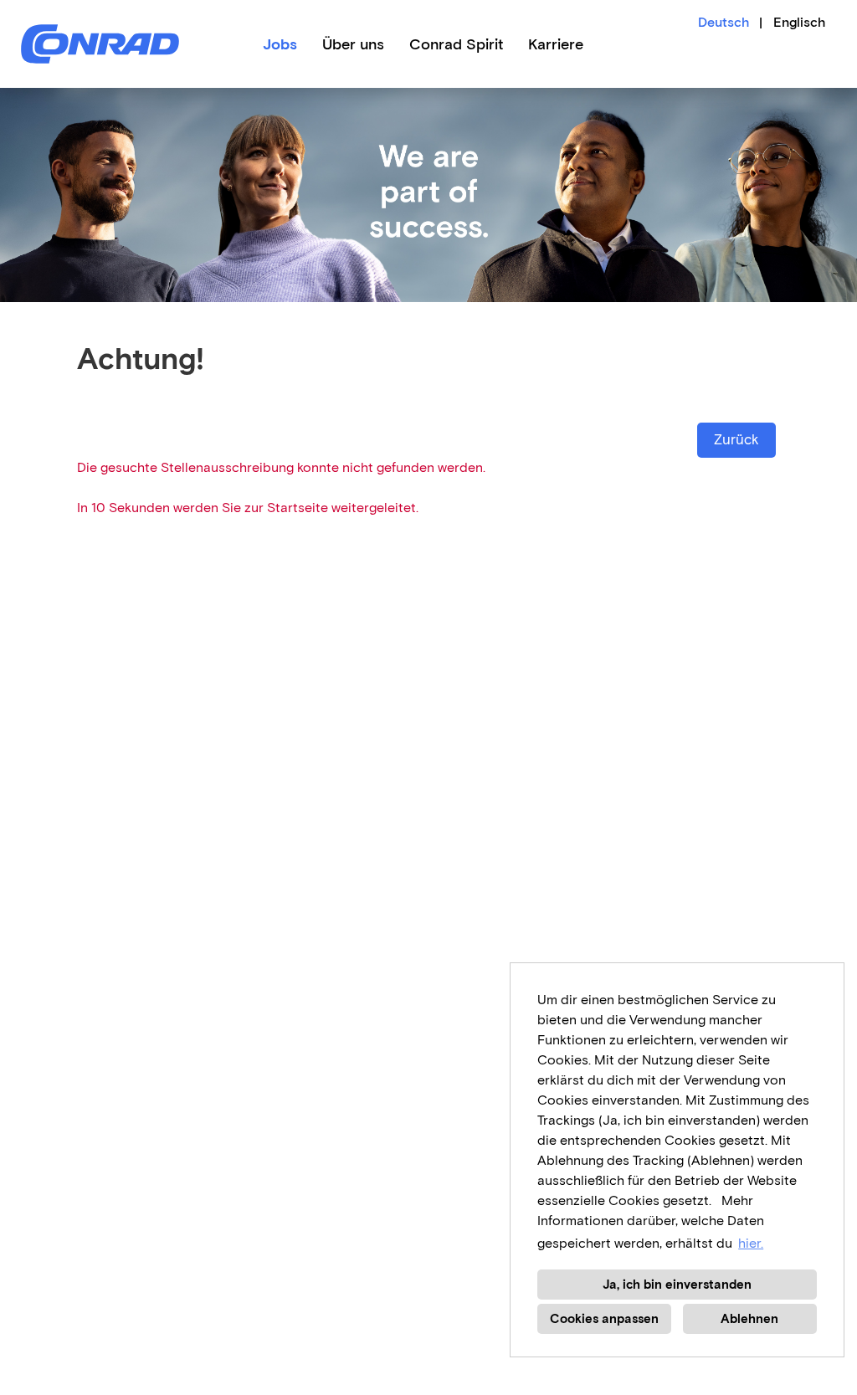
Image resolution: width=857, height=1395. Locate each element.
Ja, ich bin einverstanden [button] (677, 1284)
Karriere (555, 44)
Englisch (799, 22)
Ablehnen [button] (749, 1318)
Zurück (736, 440)
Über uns (353, 44)
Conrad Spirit (456, 44)
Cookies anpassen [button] (604, 1318)
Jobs (280, 44)
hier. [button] (750, 1243)
